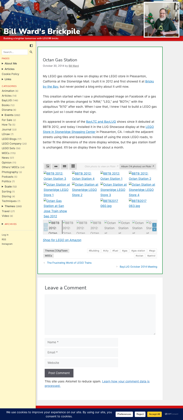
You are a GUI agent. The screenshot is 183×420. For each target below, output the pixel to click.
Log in (5, 234)
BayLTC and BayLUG (101, 121)
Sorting (6, 191)
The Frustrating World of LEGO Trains (69, 262)
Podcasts (7, 176)
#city (105, 250)
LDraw (6, 134)
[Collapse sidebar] (31, 45)
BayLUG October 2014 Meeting (138, 266)
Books (6, 105)
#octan (139, 255)
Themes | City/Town (56, 250)
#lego (152, 250)
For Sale (7, 120)
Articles (7, 95)
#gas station (138, 250)
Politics (6, 181)
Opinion (7, 162)
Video (5, 216)
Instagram (7, 244)
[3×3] (73, 166)
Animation (8, 90)
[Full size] (47, 166)
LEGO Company (11, 143)
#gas (124, 250)
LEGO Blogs (9, 139)
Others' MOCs (10, 167)
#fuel (115, 250)
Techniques (9, 201)
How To (6, 124)
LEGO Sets (8, 148)
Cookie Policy (10, 74)
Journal (6, 129)
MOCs (5, 153)
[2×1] (56, 166)
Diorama (7, 109)
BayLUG (7, 100)
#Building (94, 250)
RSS (4, 239)
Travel (6, 211)
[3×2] (64, 166)
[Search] (31, 52)
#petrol (151, 255)
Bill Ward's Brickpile (42, 31)
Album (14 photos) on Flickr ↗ (137, 166)
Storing (6, 196)
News (5, 157)
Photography (10, 172)
